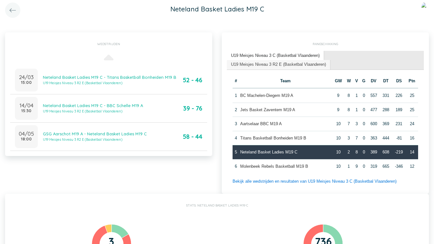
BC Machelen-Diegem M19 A (266, 95)
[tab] (275, 56)
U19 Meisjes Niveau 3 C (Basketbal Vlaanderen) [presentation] (275, 55)
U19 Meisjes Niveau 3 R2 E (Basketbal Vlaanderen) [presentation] (278, 64)
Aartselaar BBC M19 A (261, 123)
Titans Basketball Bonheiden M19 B (273, 138)
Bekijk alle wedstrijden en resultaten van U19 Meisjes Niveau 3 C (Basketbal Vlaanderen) (315, 181)
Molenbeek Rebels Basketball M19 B (274, 166)
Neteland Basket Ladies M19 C (268, 152)
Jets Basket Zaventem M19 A (267, 109)
